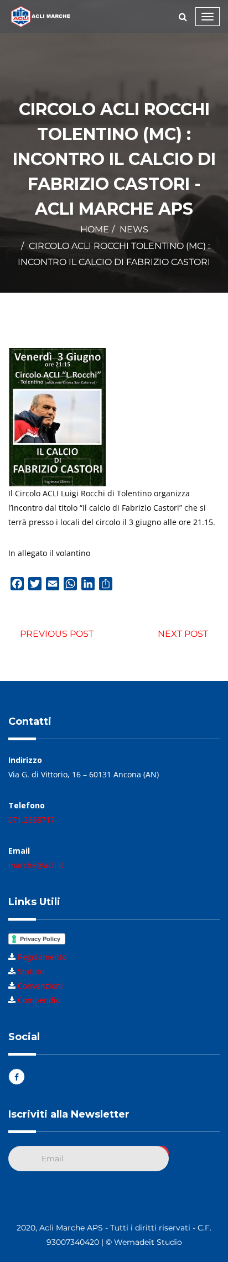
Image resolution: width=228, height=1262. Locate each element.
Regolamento (42, 957)
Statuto (31, 971)
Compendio (39, 1000)
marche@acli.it (36, 865)
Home (94, 229)
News (134, 229)
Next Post (183, 634)
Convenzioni (40, 985)
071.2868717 (31, 819)
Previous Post (57, 634)
